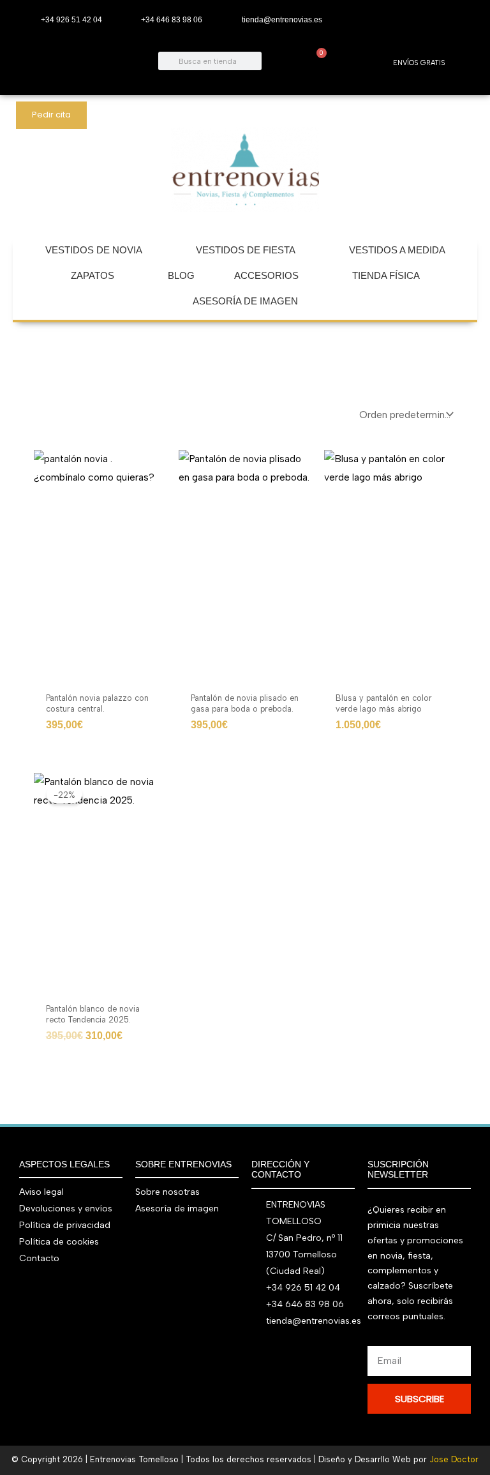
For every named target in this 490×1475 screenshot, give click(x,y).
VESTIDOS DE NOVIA (93, 249)
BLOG (181, 275)
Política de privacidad (64, 1225)
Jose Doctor (454, 1459)
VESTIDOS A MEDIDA (397, 249)
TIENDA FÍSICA (386, 275)
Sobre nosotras (167, 1192)
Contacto (39, 1258)
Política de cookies (59, 1241)
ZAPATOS (92, 275)
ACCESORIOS (266, 275)
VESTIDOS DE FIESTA (245, 249)
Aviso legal (41, 1192)
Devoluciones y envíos (65, 1208)
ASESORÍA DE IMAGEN (245, 301)
